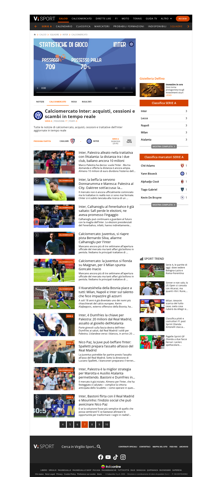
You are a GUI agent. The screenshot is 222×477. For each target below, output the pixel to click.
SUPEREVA (177, 470)
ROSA (74, 101)
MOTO (125, 18)
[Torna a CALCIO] (36, 26)
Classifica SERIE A (164, 103)
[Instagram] (123, 459)
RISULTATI (86, 101)
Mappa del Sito (160, 446)
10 (106, 424)
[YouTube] (108, 459)
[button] (188, 26)
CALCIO (63, 18)
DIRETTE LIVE (103, 18)
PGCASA (96, 470)
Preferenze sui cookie (86, 474)
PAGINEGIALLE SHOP (81, 470)
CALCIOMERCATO (82, 18)
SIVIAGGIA (141, 470)
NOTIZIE (40, 101)
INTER (65, 35)
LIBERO (43, 470)
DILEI (133, 470)
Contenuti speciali (127, 446)
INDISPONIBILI (157, 26)
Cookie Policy (70, 474)
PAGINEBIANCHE (109, 470)
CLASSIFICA (83, 26)
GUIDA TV (151, 18)
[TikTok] (115, 459)
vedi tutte (129, 141)
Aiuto (99, 474)
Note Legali (50, 474)
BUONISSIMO (165, 470)
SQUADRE (176, 26)
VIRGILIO (53, 470)
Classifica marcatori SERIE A (163, 157)
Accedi (183, 18)
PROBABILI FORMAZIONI (128, 26)
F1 (116, 18)
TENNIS (137, 18)
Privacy (59, 474)
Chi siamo (39, 474)
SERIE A (70, 153)
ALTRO (165, 18)
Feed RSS (173, 446)
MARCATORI (102, 26)
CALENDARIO (64, 26)
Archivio (183, 446)
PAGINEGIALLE (64, 470)
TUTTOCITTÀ (123, 470)
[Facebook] (100, 459)
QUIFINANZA (152, 470)
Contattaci (144, 446)
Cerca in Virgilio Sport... (79, 446)
